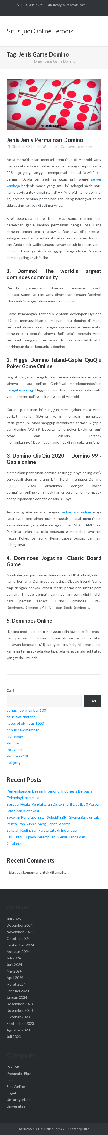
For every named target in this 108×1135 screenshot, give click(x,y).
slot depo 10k (18, 756)
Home (37, 61)
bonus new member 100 (26, 710)
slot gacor (15, 749)
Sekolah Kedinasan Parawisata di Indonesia (42, 830)
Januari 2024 (17, 997)
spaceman (15, 736)
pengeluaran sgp (20, 390)
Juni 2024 (14, 964)
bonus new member (23, 730)
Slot (10, 1080)
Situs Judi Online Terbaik (47, 1129)
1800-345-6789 (32, 5)
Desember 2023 (20, 1004)
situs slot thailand (21, 717)
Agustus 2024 (18, 951)
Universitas (16, 1106)
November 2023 (20, 1010)
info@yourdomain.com (69, 5)
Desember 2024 (20, 925)
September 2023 (20, 1023)
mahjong (13, 762)
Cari (10, 690)
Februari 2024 (18, 990)
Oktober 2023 (18, 1017)
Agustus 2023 (18, 1030)
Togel (11, 1093)
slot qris (13, 743)
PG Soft (13, 1067)
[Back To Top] (95, 1122)
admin (52, 146)
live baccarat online (75, 512)
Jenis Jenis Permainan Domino (45, 139)
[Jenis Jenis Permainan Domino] (54, 104)
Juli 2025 (14, 919)
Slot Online (16, 1086)
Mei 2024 (14, 971)
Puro (85, 1129)
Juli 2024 (14, 958)
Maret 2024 (16, 984)
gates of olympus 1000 (25, 723)
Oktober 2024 (18, 938)
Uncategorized (19, 1099)
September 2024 (20, 945)
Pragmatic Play (19, 1073)
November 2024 (20, 932)
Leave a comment (79, 146)
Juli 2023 (14, 1036)
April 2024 (15, 977)
